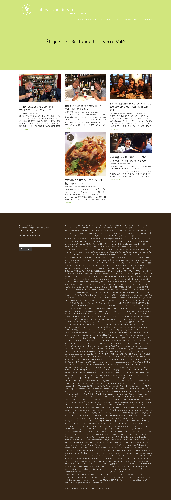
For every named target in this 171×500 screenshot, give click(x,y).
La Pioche (98, 308)
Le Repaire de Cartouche (111, 466)
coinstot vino (83, 257)
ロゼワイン (132, 381)
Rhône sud (106, 405)
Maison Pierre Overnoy (108, 325)
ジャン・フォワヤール (95, 279)
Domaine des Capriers (131, 292)
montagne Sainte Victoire (115, 359)
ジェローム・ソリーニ (114, 381)
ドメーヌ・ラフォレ (120, 399)
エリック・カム (131, 295)
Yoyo (140, 341)
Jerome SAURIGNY (141, 456)
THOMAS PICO (71, 450)
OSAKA (113, 480)
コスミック (88, 247)
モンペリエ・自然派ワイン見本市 (115, 402)
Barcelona (126, 255)
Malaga (122, 298)
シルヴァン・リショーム (140, 424)
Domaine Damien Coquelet (103, 249)
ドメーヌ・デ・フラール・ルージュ (80, 432)
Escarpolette (102, 319)
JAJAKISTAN (133, 453)
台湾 (144, 244)
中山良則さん (120, 432)
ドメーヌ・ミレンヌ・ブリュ (92, 466)
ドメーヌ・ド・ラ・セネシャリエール (87, 349)
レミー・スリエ (141, 421)
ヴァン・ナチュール (131, 335)
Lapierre (137, 410)
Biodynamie (131, 378)
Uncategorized (94, 112)
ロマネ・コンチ (121, 325)
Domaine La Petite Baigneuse (85, 311)
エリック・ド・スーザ (93, 292)
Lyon (109, 437)
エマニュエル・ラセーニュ (114, 394)
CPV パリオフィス (122, 480)
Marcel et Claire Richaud (73, 456)
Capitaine (106, 260)
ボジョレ (106, 480)
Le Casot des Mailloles (113, 303)
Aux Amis (108, 418)
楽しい (121, 268)
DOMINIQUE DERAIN (133, 429)
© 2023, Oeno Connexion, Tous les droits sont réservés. (87, 488)
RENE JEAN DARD (138, 303)
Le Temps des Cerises (101, 472)
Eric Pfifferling (76, 228)
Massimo (94, 263)
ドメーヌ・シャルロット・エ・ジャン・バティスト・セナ (90, 298)
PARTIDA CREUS (145, 464)
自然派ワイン (117, 255)
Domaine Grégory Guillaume (141, 298)
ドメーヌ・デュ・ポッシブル (94, 225)
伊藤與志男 (25, 113)
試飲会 (112, 464)
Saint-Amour (121, 228)
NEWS (87, 112)
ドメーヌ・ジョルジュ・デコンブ (132, 383)
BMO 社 (109, 266)
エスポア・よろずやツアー (73, 330)
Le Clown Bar (79, 225)
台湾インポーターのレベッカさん (88, 458)
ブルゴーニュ (101, 236)
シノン (96, 399)
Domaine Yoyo (79, 290)
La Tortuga (89, 252)
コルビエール (129, 365)
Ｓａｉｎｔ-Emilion (73, 295)
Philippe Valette (97, 362)
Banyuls (120, 343)
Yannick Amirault (83, 359)
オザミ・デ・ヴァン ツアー (80, 284)
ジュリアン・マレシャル (90, 314)
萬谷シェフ (113, 260)
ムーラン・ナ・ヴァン (76, 357)
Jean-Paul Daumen (98, 303)
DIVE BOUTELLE (104, 464)
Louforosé (74, 343)
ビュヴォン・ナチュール (127, 418)
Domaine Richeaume (77, 421)
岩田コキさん (98, 295)
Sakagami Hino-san (99, 327)
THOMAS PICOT (101, 265)
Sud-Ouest (109, 255)
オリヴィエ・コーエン (134, 397)
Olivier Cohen (97, 247)
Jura (128, 225)
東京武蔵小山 (113, 314)
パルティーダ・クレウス (83, 437)
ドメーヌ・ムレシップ (141, 343)
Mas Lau (108, 386)
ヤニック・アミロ (109, 391)
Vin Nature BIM (142, 445)
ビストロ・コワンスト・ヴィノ (108, 421)
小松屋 (73, 249)
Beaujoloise (86, 375)
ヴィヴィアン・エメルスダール (114, 469)
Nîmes (120, 458)
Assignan (95, 370)
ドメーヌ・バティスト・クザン (92, 480)
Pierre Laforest (97, 437)
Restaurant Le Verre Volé (73, 410)
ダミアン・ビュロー (113, 448)
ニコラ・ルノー (87, 327)
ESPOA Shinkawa (133, 440)
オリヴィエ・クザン (111, 367)
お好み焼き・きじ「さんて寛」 (94, 244)
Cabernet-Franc (117, 308)
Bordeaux (85, 453)
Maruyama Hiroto (86, 274)
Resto (137, 19)
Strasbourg (73, 359)
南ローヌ (135, 236)
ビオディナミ (122, 341)
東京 (117, 370)
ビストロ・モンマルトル (85, 255)
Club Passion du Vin (143, 308)
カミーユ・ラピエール (121, 442)
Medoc (79, 282)
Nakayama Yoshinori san (83, 483)
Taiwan (112, 247)
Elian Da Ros (93, 319)
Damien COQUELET (129, 308)
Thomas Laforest (79, 292)
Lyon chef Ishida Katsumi (126, 276)
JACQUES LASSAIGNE (82, 373)
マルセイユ (77, 322)
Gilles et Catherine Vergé (125, 450)
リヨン (103, 338)
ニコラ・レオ (89, 399)
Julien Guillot (86, 341)
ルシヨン (94, 343)
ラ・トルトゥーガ (104, 477)
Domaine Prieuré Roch (123, 306)
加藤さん (115, 434)
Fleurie (73, 418)
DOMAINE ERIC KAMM (119, 332)
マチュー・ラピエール (115, 271)
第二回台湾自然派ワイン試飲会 (120, 252)
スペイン (144, 469)
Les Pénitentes (141, 290)
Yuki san (109, 432)
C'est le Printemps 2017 (94, 335)
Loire (129, 340)
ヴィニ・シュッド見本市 (133, 249)
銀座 (84, 338)
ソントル (144, 346)
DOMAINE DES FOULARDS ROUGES (84, 397)
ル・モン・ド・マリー (87, 416)
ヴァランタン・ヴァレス (136, 416)
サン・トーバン (104, 413)
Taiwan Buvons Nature (135, 362)
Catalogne (103, 381)
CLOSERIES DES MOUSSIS (142, 327)
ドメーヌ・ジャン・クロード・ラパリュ (93, 407)
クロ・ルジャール (107, 279)
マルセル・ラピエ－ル (96, 394)
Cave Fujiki (117, 263)
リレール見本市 (82, 469)
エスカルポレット (128, 357)
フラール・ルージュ (125, 231)
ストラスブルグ (136, 287)
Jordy (78, 381)
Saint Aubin (94, 375)
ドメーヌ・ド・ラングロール (140, 351)
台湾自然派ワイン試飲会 (117, 295)
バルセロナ (127, 303)
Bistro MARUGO (107, 434)
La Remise (88, 426)
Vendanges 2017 (126, 300)
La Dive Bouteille (120, 322)
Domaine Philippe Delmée (140, 354)
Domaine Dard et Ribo (106, 322)
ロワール (122, 396)
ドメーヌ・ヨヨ (77, 370)
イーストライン (147, 386)
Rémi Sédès (133, 442)
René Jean (92, 268)
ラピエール (125, 381)
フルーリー (115, 327)
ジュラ (117, 316)
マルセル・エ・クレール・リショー (114, 475)
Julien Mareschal (140, 437)
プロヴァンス (104, 230)
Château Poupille (144, 378)
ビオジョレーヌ (140, 257)
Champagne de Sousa (113, 383)
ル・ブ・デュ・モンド (115, 274)
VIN (137, 378)
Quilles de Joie (111, 319)
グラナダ (142, 373)
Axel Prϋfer (128, 338)
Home (79, 19)
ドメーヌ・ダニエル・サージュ (136, 325)
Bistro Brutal (98, 228)
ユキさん (83, 381)
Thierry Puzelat (74, 274)
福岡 (121, 266)
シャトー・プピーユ (104, 346)
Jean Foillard (91, 236)
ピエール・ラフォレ (84, 343)
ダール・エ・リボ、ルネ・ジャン (77, 394)
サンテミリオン (101, 448)
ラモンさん (82, 324)
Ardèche (71, 437)
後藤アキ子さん (69, 311)
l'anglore (113, 343)
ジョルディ (132, 311)
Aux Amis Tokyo (119, 335)
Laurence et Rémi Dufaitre (92, 300)
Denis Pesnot (100, 276)
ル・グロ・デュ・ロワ (124, 354)
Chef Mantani (130, 432)
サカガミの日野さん (101, 424)
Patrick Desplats (89, 423)
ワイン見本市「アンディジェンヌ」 (89, 474)
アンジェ (106, 246)
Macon (141, 236)
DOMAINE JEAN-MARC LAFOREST (107, 268)
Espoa (82, 295)
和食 (75, 271)
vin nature (135, 359)
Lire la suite (24, 129)
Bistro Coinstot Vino (92, 231)
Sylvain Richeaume (115, 413)
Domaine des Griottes (100, 274)
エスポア (127, 359)
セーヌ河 (88, 290)
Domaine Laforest (126, 244)
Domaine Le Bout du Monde (87, 239)
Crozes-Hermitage (91, 421)
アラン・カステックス (130, 394)
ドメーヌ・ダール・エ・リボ (121, 386)
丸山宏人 (85, 461)
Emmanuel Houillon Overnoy (90, 282)
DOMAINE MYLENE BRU (107, 370)
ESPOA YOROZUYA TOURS (74, 464)
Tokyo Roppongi (128, 343)
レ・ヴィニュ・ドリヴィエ (90, 413)
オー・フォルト (137, 338)
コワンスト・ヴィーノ (112, 397)
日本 (114, 432)
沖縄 (116, 407)
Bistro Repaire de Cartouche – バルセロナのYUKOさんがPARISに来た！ (130, 107)
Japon (132, 225)
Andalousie (146, 349)
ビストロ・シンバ (125, 373)
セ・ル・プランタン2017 (97, 383)
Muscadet (94, 332)
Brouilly (103, 282)
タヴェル (128, 298)
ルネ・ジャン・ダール (117, 472)
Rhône (143, 113)
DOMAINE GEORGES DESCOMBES (132, 316)
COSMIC (108, 338)
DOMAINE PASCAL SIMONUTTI (75, 448)
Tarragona (96, 252)
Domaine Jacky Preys (78, 335)
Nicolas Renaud (70, 474)
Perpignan (79, 241)
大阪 (90, 351)
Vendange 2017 (85, 386)
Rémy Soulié (106, 308)
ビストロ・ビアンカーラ (102, 287)
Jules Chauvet (130, 260)
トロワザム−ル (69, 467)
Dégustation (93, 233)
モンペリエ (94, 271)
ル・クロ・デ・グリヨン (138, 477)
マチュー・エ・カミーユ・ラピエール (116, 311)
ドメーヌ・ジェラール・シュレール (120, 423)
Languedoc (102, 271)
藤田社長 (129, 322)
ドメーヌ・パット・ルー (91, 464)
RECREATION (69, 349)
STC (75, 434)
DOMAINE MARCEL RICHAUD (120, 287)
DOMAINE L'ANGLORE (83, 391)
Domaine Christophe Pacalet (102, 290)
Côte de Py (78, 467)
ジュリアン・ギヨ (119, 249)
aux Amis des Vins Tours (97, 359)
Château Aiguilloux (71, 389)
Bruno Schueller (88, 354)
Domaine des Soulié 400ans (96, 316)
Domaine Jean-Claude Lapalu (81, 472)
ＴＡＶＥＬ (144, 279)
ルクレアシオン (112, 429)
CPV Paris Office (113, 298)
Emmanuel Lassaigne (72, 440)
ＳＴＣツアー (99, 402)
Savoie (137, 266)
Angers (111, 238)
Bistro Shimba (82, 389)
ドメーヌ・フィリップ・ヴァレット (119, 236)
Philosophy (92, 19)
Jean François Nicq (126, 327)
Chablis (136, 464)
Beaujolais (146, 260)
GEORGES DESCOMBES (127, 421)
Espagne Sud (131, 445)
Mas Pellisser (90, 448)
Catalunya (116, 266)
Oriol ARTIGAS (129, 290)
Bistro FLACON (105, 349)
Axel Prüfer (91, 308)
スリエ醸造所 (142, 413)
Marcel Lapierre (108, 453)
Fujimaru (91, 445)
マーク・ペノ (147, 239)
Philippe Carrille (76, 461)
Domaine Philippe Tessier (133, 241)
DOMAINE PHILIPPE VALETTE (74, 247)
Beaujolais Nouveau (72, 378)
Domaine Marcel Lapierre (85, 450)
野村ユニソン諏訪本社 (143, 480)
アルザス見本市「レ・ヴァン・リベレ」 (79, 303)
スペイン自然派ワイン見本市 (84, 402)
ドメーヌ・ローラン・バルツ (125, 464)
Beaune (118, 391)
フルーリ (91, 418)
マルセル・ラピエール (96, 469)
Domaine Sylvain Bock (81, 351)
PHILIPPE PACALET (96, 367)
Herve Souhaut (87, 456)
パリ (141, 292)
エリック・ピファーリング (85, 365)
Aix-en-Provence (83, 319)
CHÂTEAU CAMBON (71, 324)
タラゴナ (73, 282)
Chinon (130, 370)
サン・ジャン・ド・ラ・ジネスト (133, 458)
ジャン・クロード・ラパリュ (108, 410)
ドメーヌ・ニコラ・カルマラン (109, 241)
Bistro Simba (137, 231)
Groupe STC (142, 472)
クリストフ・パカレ (129, 263)
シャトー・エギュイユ (98, 386)
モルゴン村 (91, 338)
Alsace (67, 472)
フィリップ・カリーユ (143, 276)
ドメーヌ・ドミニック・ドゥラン (83, 276)
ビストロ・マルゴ (103, 343)
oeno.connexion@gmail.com (30, 235)
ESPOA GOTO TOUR (110, 228)
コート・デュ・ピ (95, 453)
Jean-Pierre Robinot (76, 442)
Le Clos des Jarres (75, 354)
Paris (138, 279)
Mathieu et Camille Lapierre (135, 408)
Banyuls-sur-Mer (128, 426)
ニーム (113, 233)
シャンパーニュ (140, 282)
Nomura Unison (136, 461)
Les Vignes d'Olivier (131, 472)
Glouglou (139, 239)
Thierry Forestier (140, 389)
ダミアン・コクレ (83, 434)
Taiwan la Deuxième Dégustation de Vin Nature (115, 375)
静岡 (124, 378)
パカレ (66, 263)
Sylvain (70, 405)
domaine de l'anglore (73, 453)
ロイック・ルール (137, 306)
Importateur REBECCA (139, 375)
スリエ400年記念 (97, 391)
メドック (115, 341)
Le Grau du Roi (85, 263)
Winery (134, 113)
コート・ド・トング (100, 429)
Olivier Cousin (122, 429)
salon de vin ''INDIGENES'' (106, 450)
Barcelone (126, 413)
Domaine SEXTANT (111, 458)
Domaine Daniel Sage (122, 453)
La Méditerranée (75, 333)
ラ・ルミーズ (82, 316)
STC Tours (146, 461)
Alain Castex (125, 477)
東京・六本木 (125, 448)
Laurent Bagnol (76, 477)
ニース (105, 437)
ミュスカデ (82, 440)
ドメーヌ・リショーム (111, 244)
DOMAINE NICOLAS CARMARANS (138, 399)
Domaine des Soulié (90, 410)
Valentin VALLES (70, 381)
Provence (109, 263)
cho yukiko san (99, 418)
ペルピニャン (137, 244)
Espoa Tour (89, 295)
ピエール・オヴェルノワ (86, 287)
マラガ (95, 426)
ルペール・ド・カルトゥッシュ (101, 341)
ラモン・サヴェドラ (105, 333)
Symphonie (129, 474)
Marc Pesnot (108, 335)
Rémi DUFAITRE (115, 405)
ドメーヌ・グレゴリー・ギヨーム (105, 354)
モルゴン (127, 314)
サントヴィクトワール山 (137, 255)
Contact (148, 19)
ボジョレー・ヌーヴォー (107, 257)
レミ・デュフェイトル (129, 239)
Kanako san (80, 418)
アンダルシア (70, 265)
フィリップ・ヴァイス (142, 426)
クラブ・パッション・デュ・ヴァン (110, 426)
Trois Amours (103, 239)
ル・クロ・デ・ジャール (135, 333)
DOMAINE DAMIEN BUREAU (121, 461)
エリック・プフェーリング (99, 284)
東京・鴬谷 (134, 413)
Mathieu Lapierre (111, 276)
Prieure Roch (86, 333)
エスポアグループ (117, 338)
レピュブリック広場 (83, 271)
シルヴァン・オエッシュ (91, 442)
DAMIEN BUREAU (115, 456)
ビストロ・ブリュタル (140, 370)
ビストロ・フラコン (96, 260)
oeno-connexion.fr (26, 233)
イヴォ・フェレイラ (130, 271)
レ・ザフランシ (118, 290)
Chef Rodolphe (92, 440)
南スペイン (118, 239)
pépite (72, 231)
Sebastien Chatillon (75, 375)
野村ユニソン (69, 482)
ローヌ (97, 338)
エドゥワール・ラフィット (74, 300)
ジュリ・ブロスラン (105, 399)
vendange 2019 (87, 429)
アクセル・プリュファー (132, 469)
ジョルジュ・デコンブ (91, 357)
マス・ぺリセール (70, 241)
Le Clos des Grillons (104, 461)
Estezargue (93, 373)
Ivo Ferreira (124, 370)
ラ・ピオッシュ (129, 389)
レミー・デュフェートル (141, 475)
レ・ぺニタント (116, 477)
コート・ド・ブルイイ (77, 252)
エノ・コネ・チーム (71, 445)
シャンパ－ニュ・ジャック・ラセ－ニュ (134, 405)
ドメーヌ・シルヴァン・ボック (86, 266)
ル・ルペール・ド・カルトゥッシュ (110, 357)
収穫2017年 (103, 351)
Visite (119, 19)
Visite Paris (131, 402)
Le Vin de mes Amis (107, 442)
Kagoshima (84, 367)
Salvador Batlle (103, 314)
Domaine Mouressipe (72, 407)
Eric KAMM (78, 314)
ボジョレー (73, 316)
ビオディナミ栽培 (137, 268)
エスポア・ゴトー (88, 228)
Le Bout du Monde (138, 300)
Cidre (86, 418)
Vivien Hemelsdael (98, 306)
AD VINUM (121, 408)
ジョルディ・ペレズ (104, 373)
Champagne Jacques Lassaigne (115, 362)
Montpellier (69, 402)
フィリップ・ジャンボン (80, 383)
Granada (127, 268)
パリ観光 (80, 308)
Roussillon (69, 351)
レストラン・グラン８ (99, 432)
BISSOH (143, 233)
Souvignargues (70, 373)
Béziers (80, 338)
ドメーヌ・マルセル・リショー (90, 378)
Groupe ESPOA (97, 483)
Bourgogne (89, 187)
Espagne (128, 113)
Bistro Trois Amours (83, 260)
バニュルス (73, 255)
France (142, 440)
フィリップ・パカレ (89, 322)
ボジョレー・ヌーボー (129, 466)
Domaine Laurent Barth (114, 282)
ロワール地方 (140, 311)
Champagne (93, 461)
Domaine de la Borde (126, 410)
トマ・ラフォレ (121, 319)
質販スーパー (87, 370)
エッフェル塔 (137, 434)
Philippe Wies (75, 367)
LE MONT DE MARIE (79, 236)
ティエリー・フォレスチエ (90, 477)
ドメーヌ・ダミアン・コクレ (123, 279)
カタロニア (88, 306)
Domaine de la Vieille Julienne (113, 389)
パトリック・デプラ (138, 322)
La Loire (67, 228)
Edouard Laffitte (71, 338)
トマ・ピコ (131, 480)
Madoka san (115, 440)
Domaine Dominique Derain (112, 378)
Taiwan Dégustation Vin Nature (119, 284)
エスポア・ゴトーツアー (137, 284)
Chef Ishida (101, 263)
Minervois (80, 244)
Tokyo (130, 434)
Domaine (106, 19)
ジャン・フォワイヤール (142, 225)
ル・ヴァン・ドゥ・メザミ (85, 249)
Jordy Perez (130, 349)
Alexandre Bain (99, 255)
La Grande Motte (118, 292)
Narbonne (140, 418)
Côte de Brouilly (145, 453)
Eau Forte (93, 405)
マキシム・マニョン (128, 456)
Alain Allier (121, 260)
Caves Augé (112, 351)
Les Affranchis (128, 265)
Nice (103, 300)
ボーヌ (139, 466)
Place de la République (123, 247)
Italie (134, 279)
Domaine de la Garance (89, 346)
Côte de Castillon (106, 292)
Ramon (122, 241)
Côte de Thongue (136, 314)
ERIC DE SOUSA (134, 233)
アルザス (114, 346)
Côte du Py (110, 316)
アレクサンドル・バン (113, 300)
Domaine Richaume (137, 330)
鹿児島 (99, 405)
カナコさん (77, 429)
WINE (37, 113)
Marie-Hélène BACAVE (95, 389)
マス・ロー (110, 408)
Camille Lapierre (129, 437)
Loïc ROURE (123, 440)
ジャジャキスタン (74, 263)
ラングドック (117, 437)
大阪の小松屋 (115, 373)
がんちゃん (72, 306)
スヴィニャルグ (73, 386)
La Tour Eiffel (139, 357)
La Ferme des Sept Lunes (132, 274)
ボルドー (135, 341)
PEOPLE (121, 314)
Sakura (99, 440)
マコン (102, 458)
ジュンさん (107, 225)
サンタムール (74, 233)
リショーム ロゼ (104, 233)
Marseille (135, 373)
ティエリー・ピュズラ (85, 362)
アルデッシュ (123, 434)
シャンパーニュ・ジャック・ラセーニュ (130, 367)
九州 (84, 308)
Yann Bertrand (73, 287)
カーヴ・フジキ (82, 445)
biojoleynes (107, 440)
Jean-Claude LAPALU (81, 405)
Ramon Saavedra (122, 416)
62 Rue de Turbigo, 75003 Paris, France (35, 228)
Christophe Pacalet (74, 480)
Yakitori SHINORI (95, 434)
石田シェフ (94, 241)
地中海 (128, 228)
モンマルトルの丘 (142, 295)
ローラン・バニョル (122, 233)
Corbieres (100, 397)
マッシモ (110, 330)
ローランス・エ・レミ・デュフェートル (129, 346)
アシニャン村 (144, 410)
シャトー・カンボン (128, 282)
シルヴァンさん (110, 306)
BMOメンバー (83, 233)
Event (128, 19)
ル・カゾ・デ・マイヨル (122, 330)
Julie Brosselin (70, 225)
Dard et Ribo (136, 386)
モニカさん (115, 418)
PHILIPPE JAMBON (72, 257)
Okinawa (138, 260)
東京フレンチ (114, 231)
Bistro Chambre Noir (119, 225)
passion (87, 241)
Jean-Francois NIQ (93, 381)
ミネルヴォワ (80, 306)
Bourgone (105, 456)
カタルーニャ (105, 252)
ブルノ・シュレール (123, 351)
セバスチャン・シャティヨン (114, 365)
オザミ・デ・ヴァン (93, 324)
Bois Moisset (77, 341)
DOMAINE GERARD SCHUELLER (105, 415)
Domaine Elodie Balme (128, 391)
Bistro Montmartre (143, 442)
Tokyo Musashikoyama (118, 349)
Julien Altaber (93, 257)
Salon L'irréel (99, 311)
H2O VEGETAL (143, 335)
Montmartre (99, 365)
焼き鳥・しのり (80, 231)
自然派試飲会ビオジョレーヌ (126, 257)
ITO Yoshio (138, 349)
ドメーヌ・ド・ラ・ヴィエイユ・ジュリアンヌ (110, 445)
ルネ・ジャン (102, 330)
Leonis (67, 354)
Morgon (95, 351)
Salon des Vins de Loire (89, 330)
